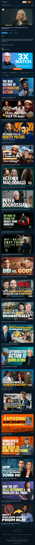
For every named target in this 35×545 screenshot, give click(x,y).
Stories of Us (3, 233)
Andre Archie (9, 143)
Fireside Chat (3, 345)
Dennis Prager (8, 345)
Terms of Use (15, 534)
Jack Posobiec (8, 233)
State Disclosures (20, 534)
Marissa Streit (13, 188)
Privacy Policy (10, 534)
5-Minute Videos (4, 72)
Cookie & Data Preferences (28, 534)
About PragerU (5, 534)
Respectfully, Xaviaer (4, 30)
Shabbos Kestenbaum (9, 278)
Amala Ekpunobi (7, 502)
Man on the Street (4, 390)
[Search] (32, 5)
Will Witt (9, 390)
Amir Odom (7, 255)
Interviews (2, 502)
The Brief (2, 300)
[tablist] (17, 36)
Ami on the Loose (3, 435)
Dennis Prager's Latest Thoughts (24, 72)
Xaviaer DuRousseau (7, 49)
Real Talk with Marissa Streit (13, 72)
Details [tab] (3, 35)
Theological (3, 278)
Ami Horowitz (9, 435)
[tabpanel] (17, 45)
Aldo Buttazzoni (10, 412)
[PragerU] (4, 2)
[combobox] (19, 75)
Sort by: (3, 75)
